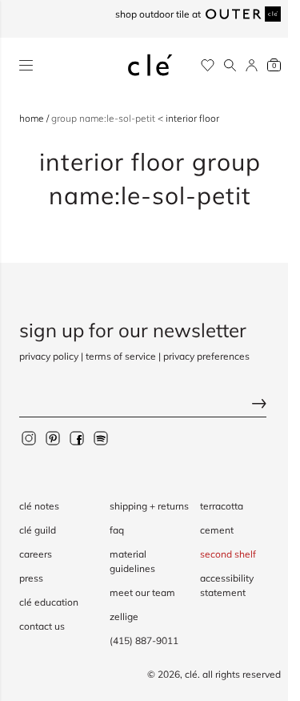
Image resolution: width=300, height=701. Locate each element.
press (31, 578)
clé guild (37, 530)
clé (191, 674)
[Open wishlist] (207, 65)
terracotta (221, 506)
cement (217, 530)
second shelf (228, 554)
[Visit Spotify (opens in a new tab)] (100, 437)
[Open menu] (26, 65)
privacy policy (48, 356)
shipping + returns (149, 506)
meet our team (142, 592)
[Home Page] (150, 65)
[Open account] (251, 65)
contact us (42, 626)
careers (35, 554)
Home (32, 118)
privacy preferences (206, 356)
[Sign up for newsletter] (150, 405)
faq (117, 530)
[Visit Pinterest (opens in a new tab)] (52, 437)
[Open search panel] (230, 65)
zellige (124, 616)
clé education (48, 602)
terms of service (121, 356)
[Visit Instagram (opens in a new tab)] (28, 437)
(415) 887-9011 (144, 641)
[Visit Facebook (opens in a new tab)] (76, 437)
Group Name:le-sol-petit (104, 118)
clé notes (39, 506)
